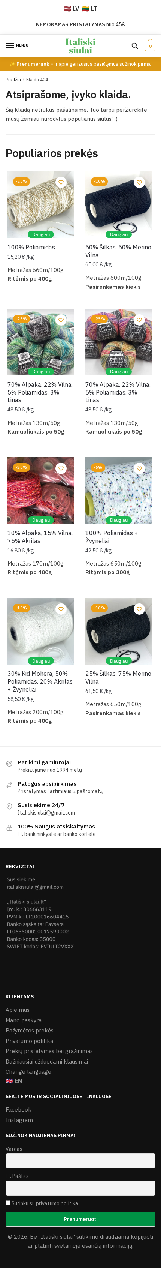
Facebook (18, 1109)
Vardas (14, 1149)
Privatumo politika (29, 1040)
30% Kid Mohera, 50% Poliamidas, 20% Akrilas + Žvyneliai (40, 681)
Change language (28, 1071)
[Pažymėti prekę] (61, 182)
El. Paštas (17, 1176)
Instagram (19, 1120)
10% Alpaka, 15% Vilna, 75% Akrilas (40, 537)
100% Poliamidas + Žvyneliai (111, 537)
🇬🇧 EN (14, 1081)
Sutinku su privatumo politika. (45, 1203)
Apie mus (18, 1009)
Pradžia (13, 79)
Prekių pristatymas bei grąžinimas (49, 1051)
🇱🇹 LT (89, 8)
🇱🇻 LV (71, 8)
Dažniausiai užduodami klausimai (47, 1061)
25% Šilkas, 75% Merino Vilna (118, 677)
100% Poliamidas (31, 247)
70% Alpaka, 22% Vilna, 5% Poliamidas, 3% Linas (40, 392)
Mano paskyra (24, 1020)
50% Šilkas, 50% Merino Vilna (118, 251)
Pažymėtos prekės (30, 1030)
